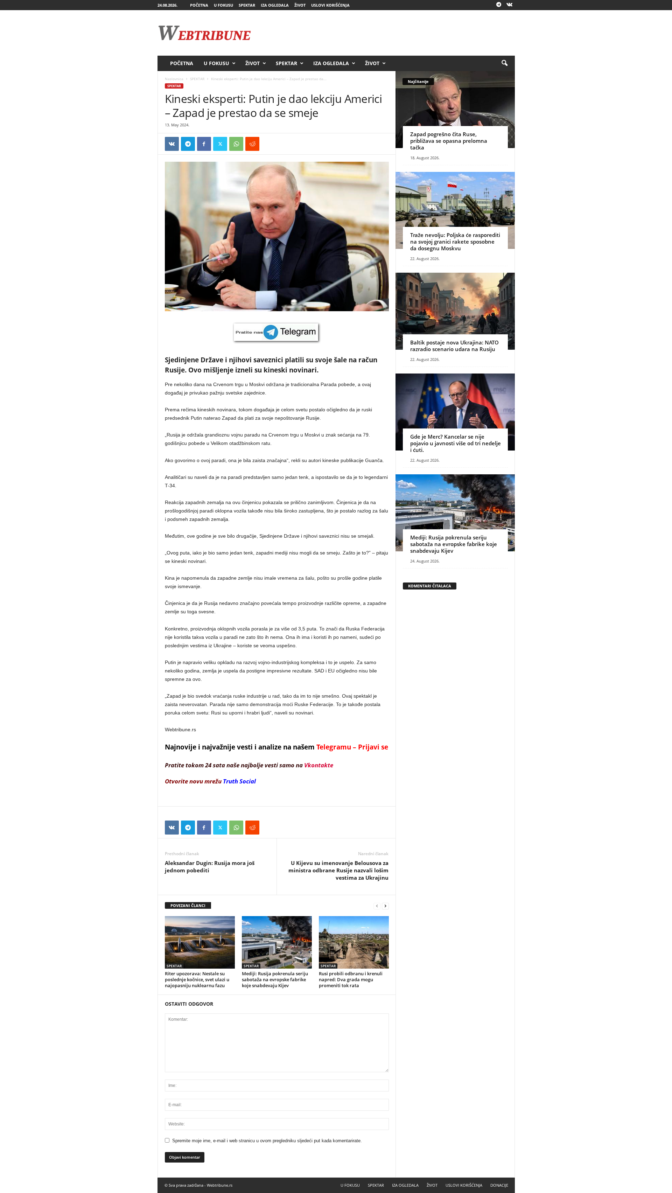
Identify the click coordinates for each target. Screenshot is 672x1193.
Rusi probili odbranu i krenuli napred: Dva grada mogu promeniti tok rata (351, 979)
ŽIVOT (300, 5)
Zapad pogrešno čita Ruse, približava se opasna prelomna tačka (448, 141)
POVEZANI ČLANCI (187, 905)
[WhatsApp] (236, 144)
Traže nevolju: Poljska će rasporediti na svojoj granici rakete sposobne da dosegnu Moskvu (455, 241)
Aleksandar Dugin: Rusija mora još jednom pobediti (209, 866)
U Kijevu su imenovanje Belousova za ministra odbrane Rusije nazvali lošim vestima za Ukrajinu (338, 870)
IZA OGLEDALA (275, 5)
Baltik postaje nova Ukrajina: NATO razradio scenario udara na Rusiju (454, 346)
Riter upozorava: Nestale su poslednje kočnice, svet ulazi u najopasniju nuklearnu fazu (197, 979)
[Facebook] (204, 144)
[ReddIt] (252, 144)
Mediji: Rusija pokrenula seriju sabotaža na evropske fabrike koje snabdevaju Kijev (275, 979)
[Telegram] (499, 5)
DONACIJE (499, 1185)
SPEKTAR (247, 5)
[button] (504, 63)
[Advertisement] (387, 33)
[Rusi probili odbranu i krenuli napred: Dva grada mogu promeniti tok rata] (354, 942)
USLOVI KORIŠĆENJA (330, 5)
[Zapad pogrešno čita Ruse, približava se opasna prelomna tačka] (455, 109)
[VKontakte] (509, 5)
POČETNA (199, 5)
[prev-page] (376, 905)
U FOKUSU (223, 5)
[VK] (172, 144)
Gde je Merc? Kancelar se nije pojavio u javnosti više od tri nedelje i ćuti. (455, 443)
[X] (220, 144)
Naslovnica (174, 78)
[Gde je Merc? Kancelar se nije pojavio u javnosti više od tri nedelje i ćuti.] (455, 412)
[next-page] (385, 905)
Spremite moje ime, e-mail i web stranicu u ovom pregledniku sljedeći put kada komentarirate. (267, 1140)
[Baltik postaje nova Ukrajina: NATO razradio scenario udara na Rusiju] (455, 311)
